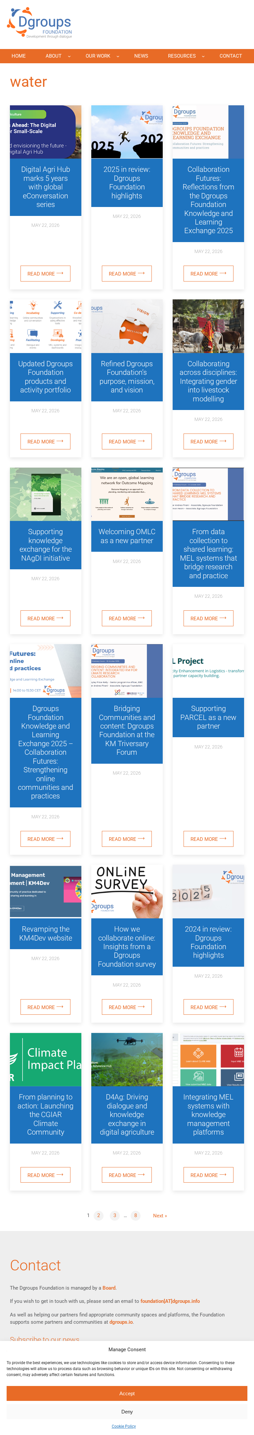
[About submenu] (69, 56)
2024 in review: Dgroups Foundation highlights (208, 942)
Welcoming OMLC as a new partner (127, 536)
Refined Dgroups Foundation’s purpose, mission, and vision (127, 377)
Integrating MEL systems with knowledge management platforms (208, 1114)
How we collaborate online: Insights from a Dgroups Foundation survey (127, 946)
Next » (160, 1216)
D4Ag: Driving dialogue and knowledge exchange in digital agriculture (127, 1114)
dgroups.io (121, 1322)
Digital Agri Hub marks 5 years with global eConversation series (45, 187)
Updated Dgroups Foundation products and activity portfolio (45, 377)
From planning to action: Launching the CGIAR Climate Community (45, 1114)
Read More (48, 276)
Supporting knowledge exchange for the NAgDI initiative (46, 545)
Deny (127, 1411)
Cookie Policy (124, 1426)
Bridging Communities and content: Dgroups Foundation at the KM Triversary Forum (127, 730)
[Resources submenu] (203, 56)
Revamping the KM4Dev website (45, 933)
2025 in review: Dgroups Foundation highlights (127, 182)
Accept (127, 1393)
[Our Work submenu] (117, 56)
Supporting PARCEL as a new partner (208, 717)
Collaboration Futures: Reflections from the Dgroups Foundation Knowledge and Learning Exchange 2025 (208, 200)
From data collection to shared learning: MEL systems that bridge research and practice (208, 554)
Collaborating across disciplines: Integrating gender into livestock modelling (208, 381)
